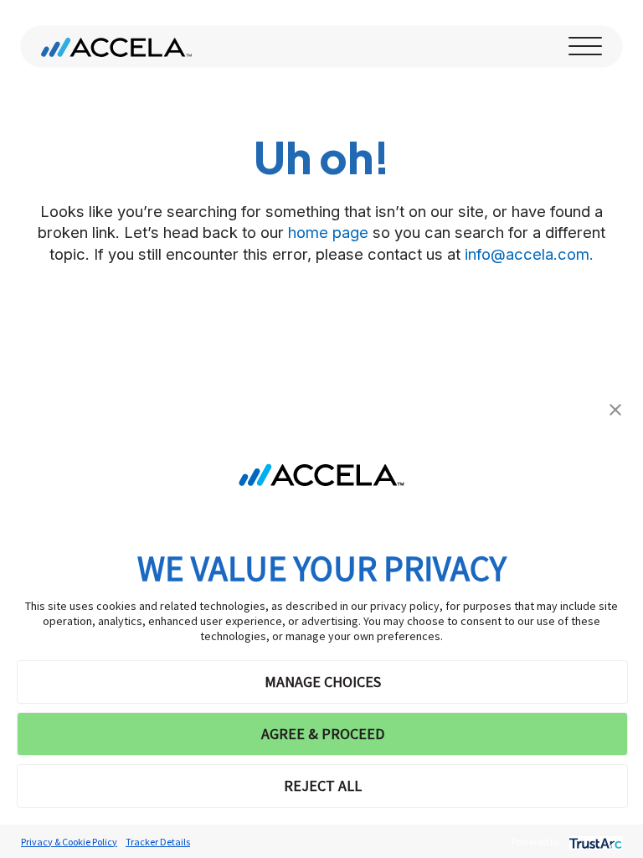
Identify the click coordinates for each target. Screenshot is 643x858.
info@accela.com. (529, 254)
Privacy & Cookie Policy (69, 841)
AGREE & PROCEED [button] (322, 733)
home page (328, 232)
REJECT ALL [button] (323, 785)
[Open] (585, 47)
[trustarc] (594, 841)
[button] (615, 408)
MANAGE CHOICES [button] (323, 681)
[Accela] (116, 46)
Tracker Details (158, 841)
